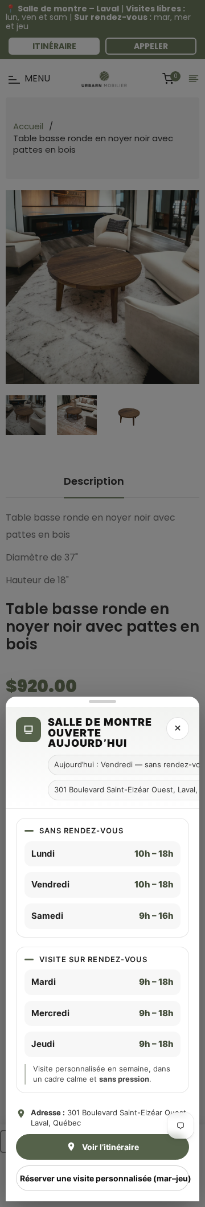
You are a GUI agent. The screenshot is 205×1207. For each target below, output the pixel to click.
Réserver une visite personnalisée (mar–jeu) (104, 1178)
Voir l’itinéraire (110, 1147)
